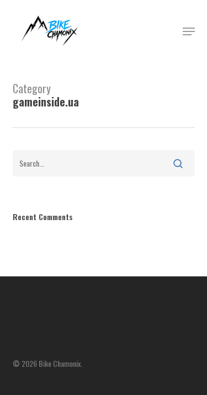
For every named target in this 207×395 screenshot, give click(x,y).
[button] (189, 31)
